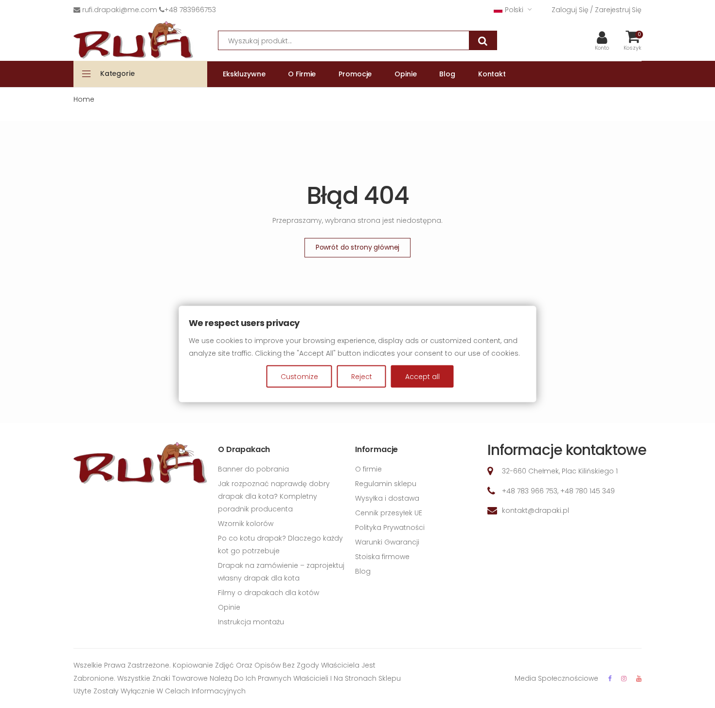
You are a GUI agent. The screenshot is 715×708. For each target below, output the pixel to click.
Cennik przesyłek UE (388, 513)
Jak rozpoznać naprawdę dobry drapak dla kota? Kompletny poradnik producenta (274, 496)
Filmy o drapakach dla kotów (268, 593)
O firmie (368, 469)
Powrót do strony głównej (358, 247)
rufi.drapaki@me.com (119, 10)
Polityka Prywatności (390, 527)
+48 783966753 (190, 10)
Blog (363, 571)
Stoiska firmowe (382, 557)
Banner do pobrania (253, 469)
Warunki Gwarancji (387, 542)
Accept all (422, 376)
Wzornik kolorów (245, 523)
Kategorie (117, 73)
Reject (361, 376)
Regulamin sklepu (385, 484)
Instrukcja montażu (251, 622)
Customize (299, 376)
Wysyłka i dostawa (387, 498)
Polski (514, 10)
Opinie (229, 607)
